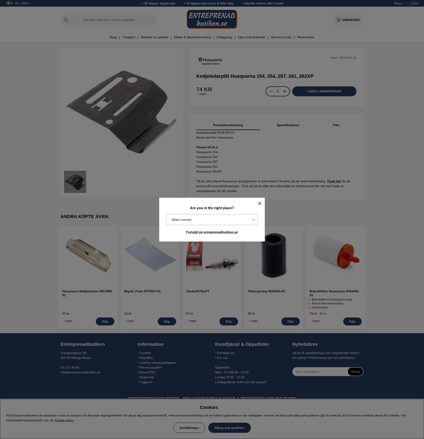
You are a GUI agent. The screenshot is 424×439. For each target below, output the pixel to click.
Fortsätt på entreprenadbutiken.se (212, 232)
